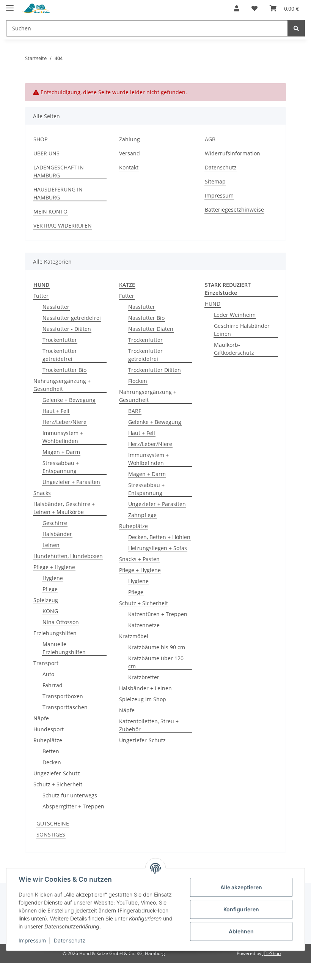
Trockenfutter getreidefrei (59, 354)
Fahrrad (52, 685)
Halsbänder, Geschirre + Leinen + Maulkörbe (64, 507)
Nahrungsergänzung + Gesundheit (62, 384)
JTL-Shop (271, 953)
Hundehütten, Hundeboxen (68, 556)
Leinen (51, 545)
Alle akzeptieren (241, 887)
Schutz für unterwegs (69, 795)
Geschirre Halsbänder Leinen (242, 329)
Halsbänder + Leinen (145, 688)
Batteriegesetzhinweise (234, 209)
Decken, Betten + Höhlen (159, 537)
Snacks (42, 493)
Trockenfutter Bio (64, 369)
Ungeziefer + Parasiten (71, 481)
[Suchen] (296, 28)
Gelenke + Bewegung (69, 399)
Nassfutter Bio (146, 317)
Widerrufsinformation (232, 153)
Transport (45, 663)
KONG (50, 611)
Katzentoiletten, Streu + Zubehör (149, 725)
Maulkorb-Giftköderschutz (234, 348)
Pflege (50, 589)
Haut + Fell (55, 410)
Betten (50, 751)
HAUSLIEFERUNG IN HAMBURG (58, 193)
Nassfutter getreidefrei (71, 317)
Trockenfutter (59, 339)
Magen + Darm (61, 451)
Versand (129, 153)
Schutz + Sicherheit (57, 784)
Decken (51, 762)
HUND (212, 303)
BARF (134, 410)
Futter (41, 295)
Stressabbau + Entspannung (60, 466)
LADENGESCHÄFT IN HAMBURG (58, 171)
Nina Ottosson (60, 622)
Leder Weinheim (235, 314)
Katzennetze (144, 625)
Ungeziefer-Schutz (56, 773)
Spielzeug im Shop (142, 699)
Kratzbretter (143, 677)
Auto (48, 674)
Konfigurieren (241, 909)
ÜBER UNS (46, 153)
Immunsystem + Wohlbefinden (62, 436)
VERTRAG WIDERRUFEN (62, 225)
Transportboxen (62, 696)
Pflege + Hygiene (54, 567)
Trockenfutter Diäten (154, 369)
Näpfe (41, 718)
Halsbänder (57, 534)
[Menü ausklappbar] (10, 4)
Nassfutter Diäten (150, 328)
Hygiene (52, 578)
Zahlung (129, 139)
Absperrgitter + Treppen (73, 806)
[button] (236, 8)
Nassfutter (55, 306)
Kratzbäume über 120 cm (156, 662)
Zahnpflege (142, 515)
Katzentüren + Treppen (157, 614)
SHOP (40, 139)
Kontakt (128, 167)
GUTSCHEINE (52, 823)
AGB (210, 139)
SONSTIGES (50, 834)
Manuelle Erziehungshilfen (64, 648)
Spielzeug (45, 600)
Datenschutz (69, 940)
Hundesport (48, 729)
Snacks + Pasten (139, 559)
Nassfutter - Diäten (66, 328)
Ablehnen (241, 931)
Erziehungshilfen (55, 633)
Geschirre (54, 523)
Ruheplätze (47, 740)
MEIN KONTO (50, 211)
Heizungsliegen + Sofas (157, 548)
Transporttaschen (65, 707)
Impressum (32, 940)
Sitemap (215, 181)
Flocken (137, 380)
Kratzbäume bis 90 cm (156, 647)
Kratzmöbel (133, 636)
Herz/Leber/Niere (64, 421)
